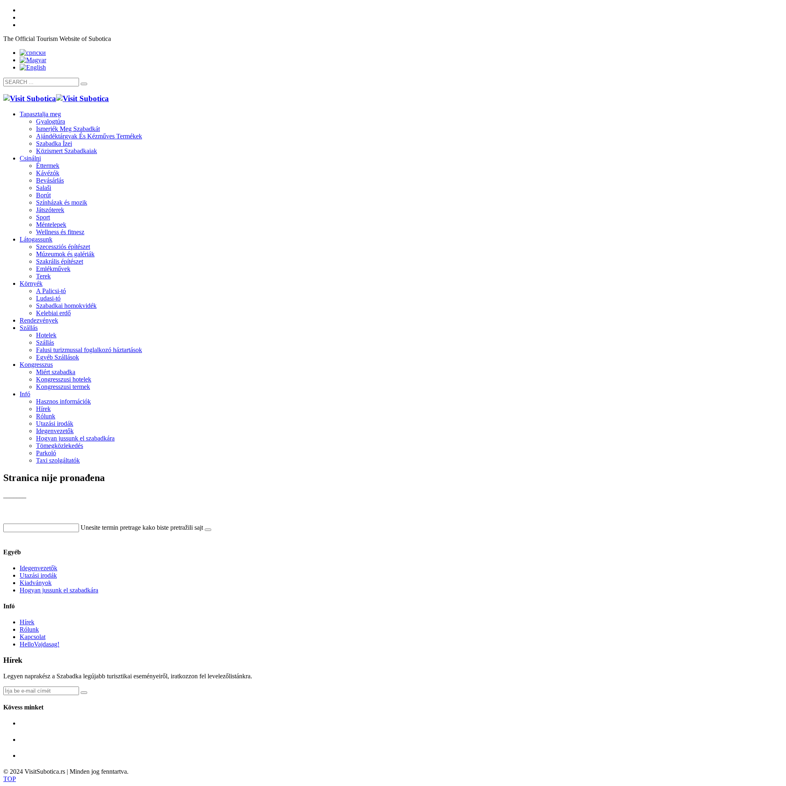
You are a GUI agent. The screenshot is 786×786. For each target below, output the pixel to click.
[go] (84, 84)
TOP (9, 778)
